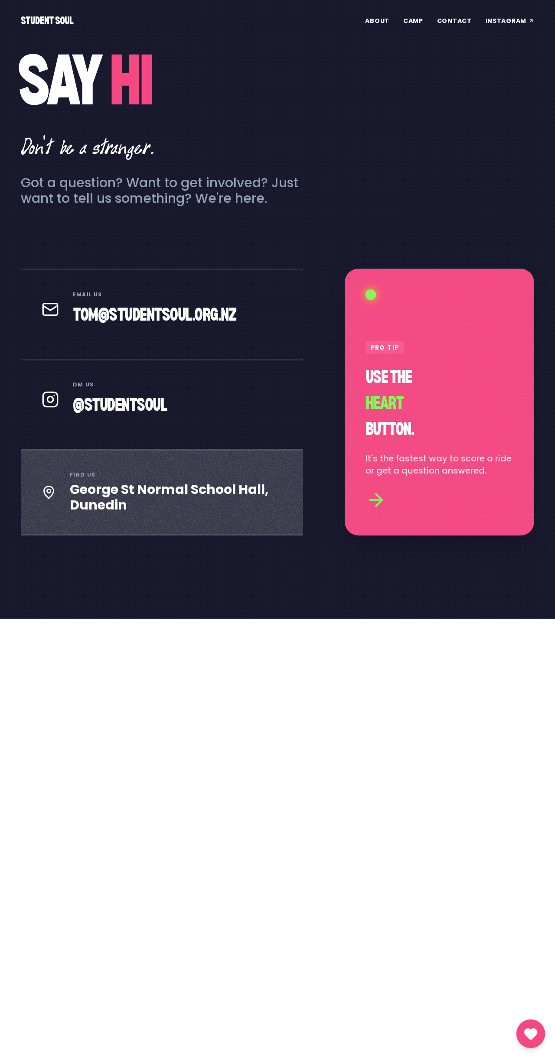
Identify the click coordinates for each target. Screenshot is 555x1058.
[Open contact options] (531, 1034)
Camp (413, 20)
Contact (454, 20)
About (377, 20)
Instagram (506, 20)
